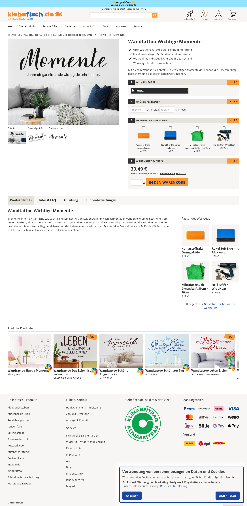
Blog (68, 467)
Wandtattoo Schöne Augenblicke (113, 372)
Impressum (73, 454)
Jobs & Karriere (75, 480)
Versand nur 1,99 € (173, 173)
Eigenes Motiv (26, 26)
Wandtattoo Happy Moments (29, 370)
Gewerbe (70, 26)
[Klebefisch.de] (46, 16)
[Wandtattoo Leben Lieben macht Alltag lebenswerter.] (213, 351)
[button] (17, 137)
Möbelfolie (14, 464)
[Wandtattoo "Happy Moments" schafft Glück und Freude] (29, 351)
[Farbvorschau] (58, 137)
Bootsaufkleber (17, 458)
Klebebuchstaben (18, 407)
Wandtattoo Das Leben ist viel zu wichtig (75, 372)
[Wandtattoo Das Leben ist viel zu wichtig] (75, 351)
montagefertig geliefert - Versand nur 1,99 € (123, 8)
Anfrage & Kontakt (77, 420)
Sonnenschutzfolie (19, 439)
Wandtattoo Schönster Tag (164, 370)
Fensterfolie (50, 26)
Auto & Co (89, 26)
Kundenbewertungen (101, 200)
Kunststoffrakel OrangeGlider (193, 250)
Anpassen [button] (132, 495)
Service (137, 26)
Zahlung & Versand (77, 414)
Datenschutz (73, 448)
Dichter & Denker (75, 35)
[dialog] (181, 484)
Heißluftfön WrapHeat (220, 287)
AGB (68, 461)
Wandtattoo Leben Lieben (210, 370)
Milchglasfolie (16, 433)
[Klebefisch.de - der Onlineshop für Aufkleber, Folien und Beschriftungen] (9, 35)
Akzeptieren (227, 495)
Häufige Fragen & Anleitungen (84, 407)
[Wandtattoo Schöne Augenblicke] (121, 351)
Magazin (71, 486)
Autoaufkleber (16, 445)
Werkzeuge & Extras (20, 483)
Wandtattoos (32, 35)
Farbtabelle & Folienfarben (82, 435)
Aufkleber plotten (18, 420)
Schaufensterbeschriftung (23, 477)
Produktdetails (21, 200)
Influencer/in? (74, 473)
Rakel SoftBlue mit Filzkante (225, 250)
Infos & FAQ (47, 200)
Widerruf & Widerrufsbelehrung (85, 442)
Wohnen (121, 26)
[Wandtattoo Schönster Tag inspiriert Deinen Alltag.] (167, 351)
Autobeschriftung (18, 452)
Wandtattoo (15, 471)
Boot (105, 26)
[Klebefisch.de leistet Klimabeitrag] (153, 424)
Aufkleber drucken (19, 414)
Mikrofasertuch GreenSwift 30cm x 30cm (195, 288)
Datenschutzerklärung (173, 486)
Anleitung (71, 200)
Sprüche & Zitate (52, 35)
